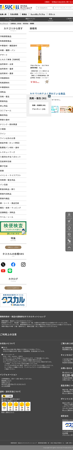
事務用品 (25, 23)
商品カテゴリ (30, 18)
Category (13, 30)
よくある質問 (6, 386)
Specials (13, 240)
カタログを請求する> (13, 288)
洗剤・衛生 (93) (37, 98)
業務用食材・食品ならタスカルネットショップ (24, 443)
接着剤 (32, 23)
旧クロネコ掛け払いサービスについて (14, 384)
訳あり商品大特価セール (57, 443)
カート (69, 223)
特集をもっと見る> (13, 247)
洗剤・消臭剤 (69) (39, 105)
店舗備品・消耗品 (16, 23)
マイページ (69, 216)
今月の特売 (14, 14)
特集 (50, 18)
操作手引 (69, 243)
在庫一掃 (3, 14)
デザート (52, 14)
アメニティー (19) (38, 109)
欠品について (6, 382)
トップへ (69, 249)
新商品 (24, 14)
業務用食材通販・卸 (43, 443)
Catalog (13, 281)
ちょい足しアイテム (38, 14)
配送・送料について (8, 412)
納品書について (7, 380)
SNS (13, 256)
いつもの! (69, 236)
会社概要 (65, 433)
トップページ (10, 18)
